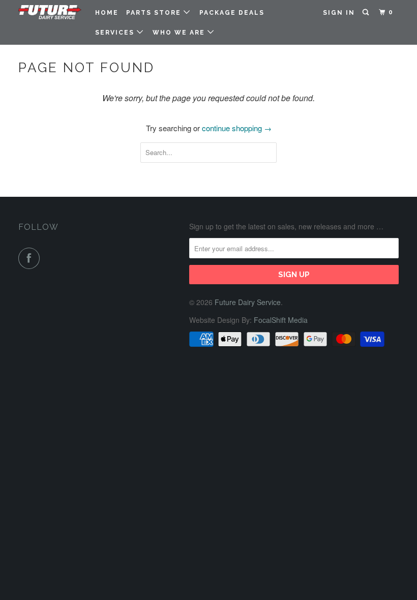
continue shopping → (237, 128)
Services (116, 32)
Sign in (339, 12)
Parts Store (155, 12)
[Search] (367, 12)
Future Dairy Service (248, 302)
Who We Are (180, 32)
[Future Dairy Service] (49, 13)
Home (106, 12)
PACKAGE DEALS (231, 12)
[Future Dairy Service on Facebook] (31, 258)
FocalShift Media (281, 320)
